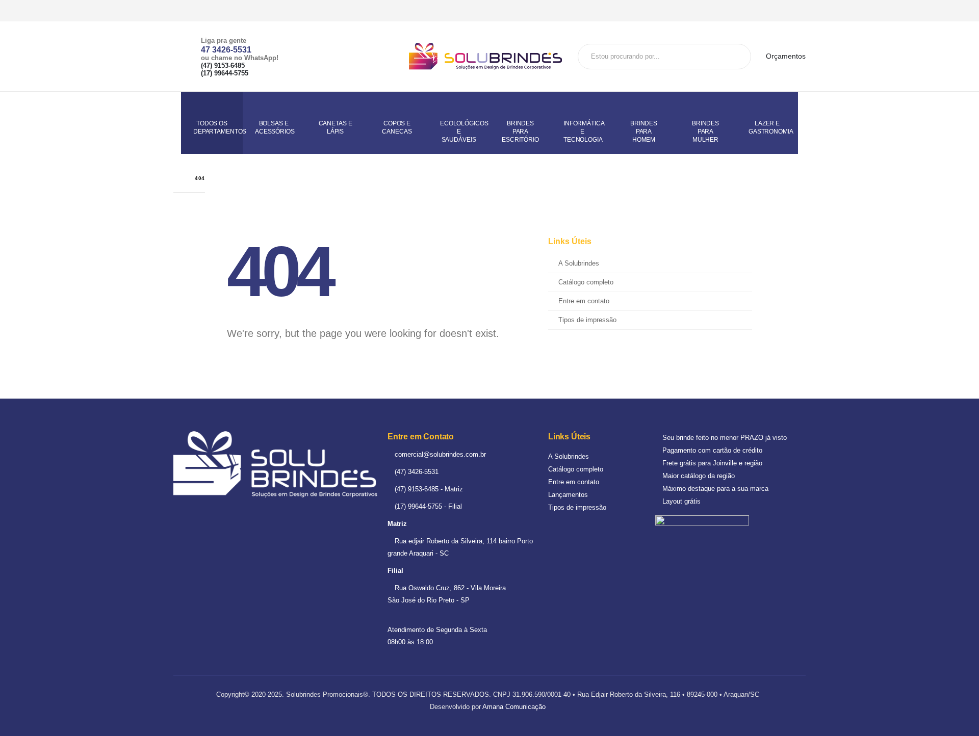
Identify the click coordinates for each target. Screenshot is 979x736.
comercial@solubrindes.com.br (439, 454)
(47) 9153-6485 (223, 65)
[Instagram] (797, 10)
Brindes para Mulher (705, 131)
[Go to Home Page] (177, 178)
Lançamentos (568, 494)
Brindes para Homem (643, 131)
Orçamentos (785, 56)
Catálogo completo (585, 282)
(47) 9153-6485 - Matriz (428, 489)
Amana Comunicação (514, 707)
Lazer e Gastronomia (771, 127)
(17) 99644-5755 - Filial (427, 506)
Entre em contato (583, 301)
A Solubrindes (578, 263)
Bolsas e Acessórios (275, 127)
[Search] (739, 56)
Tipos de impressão (587, 320)
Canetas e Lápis (335, 127)
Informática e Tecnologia (584, 131)
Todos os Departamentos (218, 127)
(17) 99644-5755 (224, 73)
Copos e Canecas (396, 127)
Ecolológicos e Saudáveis (464, 131)
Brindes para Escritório (520, 131)
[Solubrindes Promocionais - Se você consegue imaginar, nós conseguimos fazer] (485, 56)
